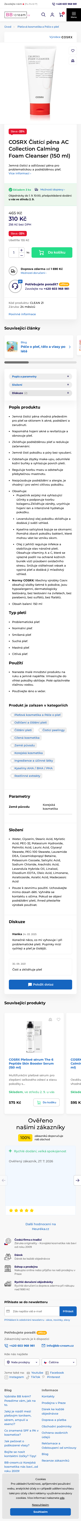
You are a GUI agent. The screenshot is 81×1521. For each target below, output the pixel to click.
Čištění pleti (23, 730)
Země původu (24, 745)
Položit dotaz (42, 984)
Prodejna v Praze (54, 1403)
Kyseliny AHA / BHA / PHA (33, 768)
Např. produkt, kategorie (31, 54)
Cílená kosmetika (27, 737)
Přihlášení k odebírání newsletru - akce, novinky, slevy (37, 1319)
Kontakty (48, 1396)
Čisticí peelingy (54, 730)
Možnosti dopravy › (52, 189)
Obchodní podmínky (56, 1426)
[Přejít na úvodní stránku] (17, 14)
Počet (14, 252)
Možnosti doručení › (33, 272)
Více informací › (20, 173)
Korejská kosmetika (28, 753)
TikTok (35, 1377)
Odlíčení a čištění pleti (30, 722)
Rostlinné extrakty (27, 775)
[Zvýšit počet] (21, 250)
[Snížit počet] (21, 255)
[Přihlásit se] (52, 14)
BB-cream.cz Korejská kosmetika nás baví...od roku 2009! (21, 1467)
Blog (45, 1454)
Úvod (7, 26)
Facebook (57, 1372)
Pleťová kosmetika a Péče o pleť (38, 26)
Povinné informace (22, 314)
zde (62, 1497)
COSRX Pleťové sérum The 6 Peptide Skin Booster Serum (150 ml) (31, 1063)
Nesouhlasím (40, 1504)
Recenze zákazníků (55, 1460)
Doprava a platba (54, 1420)
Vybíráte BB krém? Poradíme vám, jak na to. (20, 1401)
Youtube (37, 1372)
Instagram (16, 1377)
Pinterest (53, 1377)
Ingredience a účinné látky (33, 760)
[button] (43, 14)
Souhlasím (40, 1511)
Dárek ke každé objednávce (32, 1258)
